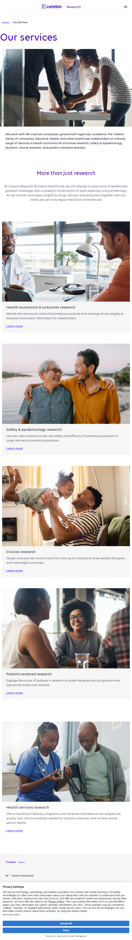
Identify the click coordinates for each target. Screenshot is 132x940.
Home (5, 22)
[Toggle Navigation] (126, 6)
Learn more (14, 830)
